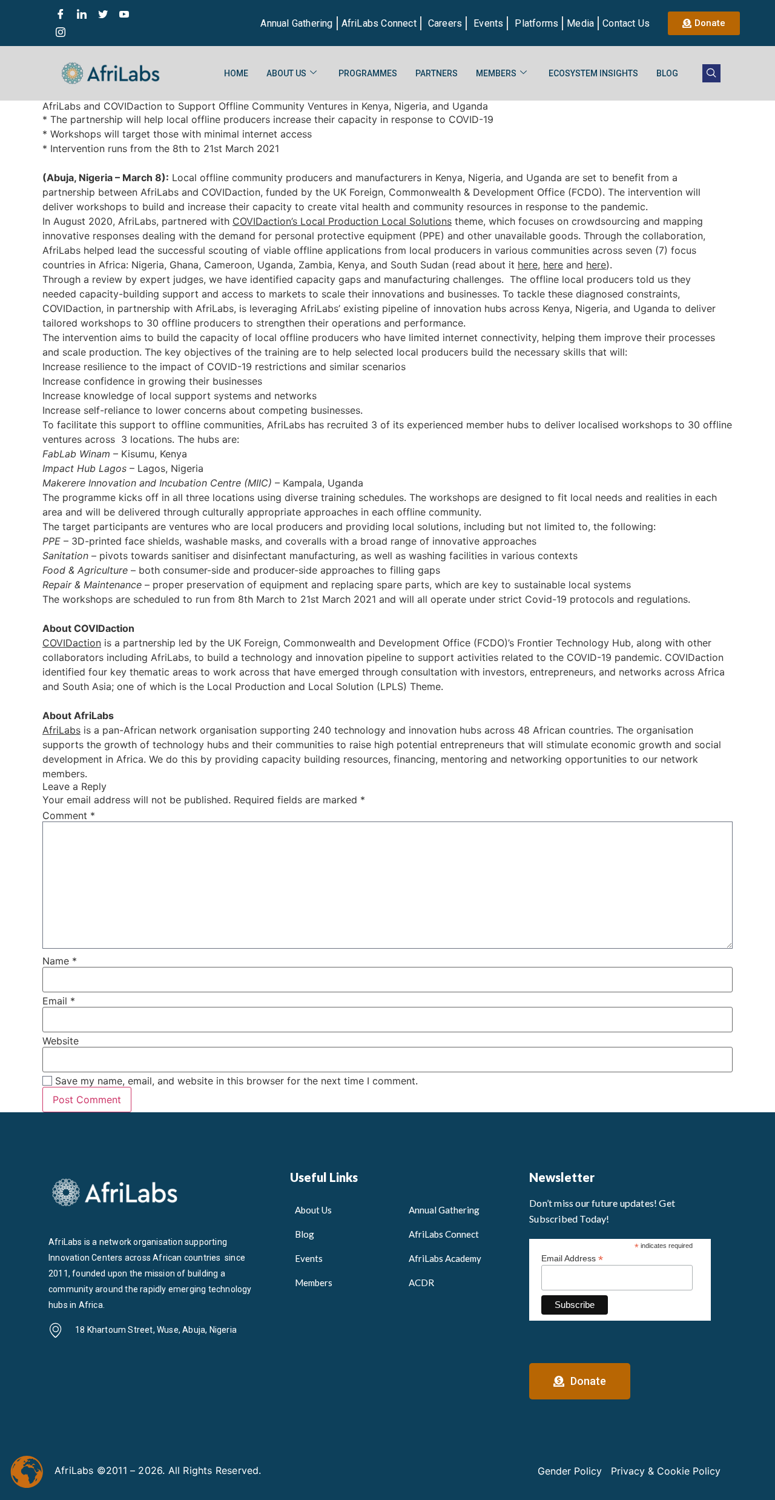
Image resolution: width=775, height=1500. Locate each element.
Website (60, 1041)
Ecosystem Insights (593, 73)
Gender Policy (570, 1471)
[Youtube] (124, 14)
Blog (667, 73)
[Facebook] (60, 14)
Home (236, 73)
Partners (436, 73)
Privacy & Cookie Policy (666, 1471)
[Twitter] (103, 14)
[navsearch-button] (711, 73)
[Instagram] (60, 32)
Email (58, 1001)
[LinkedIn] (82, 14)
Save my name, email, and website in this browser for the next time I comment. (236, 1081)
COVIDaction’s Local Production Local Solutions (342, 221)
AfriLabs (61, 730)
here (528, 265)
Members (496, 73)
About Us (286, 73)
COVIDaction (71, 643)
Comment (68, 815)
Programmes (367, 73)
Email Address (572, 1258)
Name (59, 961)
